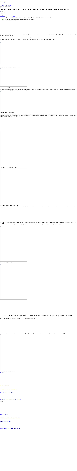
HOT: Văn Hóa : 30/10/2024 (4, 414)
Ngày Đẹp (9, 5)
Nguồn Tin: (2, 372)
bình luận (14, 16)
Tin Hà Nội (1, 11)
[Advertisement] (27, 27)
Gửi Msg (2, 401)
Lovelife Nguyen (2, 16)
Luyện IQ (2, 5)
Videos (6, 5)
